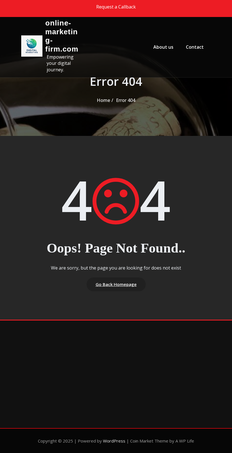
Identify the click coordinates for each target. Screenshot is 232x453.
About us (163, 47)
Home (103, 100)
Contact (195, 47)
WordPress (114, 441)
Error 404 (125, 100)
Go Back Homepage (116, 284)
